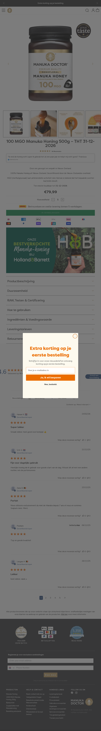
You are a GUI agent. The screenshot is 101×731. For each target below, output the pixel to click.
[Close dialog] (75, 336)
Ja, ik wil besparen (50, 377)
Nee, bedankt (50, 384)
